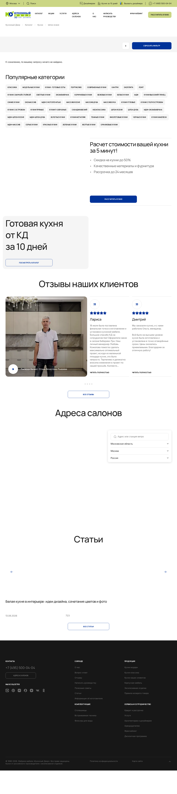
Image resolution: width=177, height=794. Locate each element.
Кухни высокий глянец (155, 95)
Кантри (115, 87)
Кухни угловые (128, 102)
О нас (77, 667)
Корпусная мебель (133, 683)
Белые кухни (123, 95)
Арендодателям (132, 726)
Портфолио (76, 87)
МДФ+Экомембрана (153, 110)
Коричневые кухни (83, 95)
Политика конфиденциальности (104, 761)
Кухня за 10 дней (109, 3)
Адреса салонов (20, 675)
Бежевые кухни (104, 95)
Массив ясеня (73, 102)
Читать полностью (99, 372)
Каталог (39, 13)
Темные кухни (97, 117)
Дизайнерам (89, 3)
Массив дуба (92, 102)
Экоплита (128, 87)
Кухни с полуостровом (152, 102)
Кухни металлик (78, 117)
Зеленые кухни (69, 124)
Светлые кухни (43, 95)
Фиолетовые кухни (119, 117)
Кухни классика (131, 672)
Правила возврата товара (136, 693)
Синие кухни (13, 102)
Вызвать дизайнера (133, 3)
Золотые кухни (58, 117)
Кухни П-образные (57, 110)
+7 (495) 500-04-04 (162, 3)
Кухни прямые (37, 110)
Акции (51, 13)
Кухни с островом (16, 110)
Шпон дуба (133, 110)
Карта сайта (137, 761)
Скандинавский (79, 110)
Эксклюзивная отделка (135, 688)
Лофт (141, 87)
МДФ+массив (14, 124)
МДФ (136, 95)
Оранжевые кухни (109, 124)
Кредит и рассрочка (133, 710)
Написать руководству (85, 683)
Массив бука (110, 102)
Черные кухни (139, 117)
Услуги (63, 13)
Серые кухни (31, 124)
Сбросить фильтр (151, 46)
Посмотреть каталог (29, 263)
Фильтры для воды (84, 720)
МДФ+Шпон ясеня (16, 117)
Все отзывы (88, 394)
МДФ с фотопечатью (51, 102)
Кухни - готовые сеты (55, 87)
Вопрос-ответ (81, 672)
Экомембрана (62, 95)
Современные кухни (96, 87)
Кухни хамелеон (159, 117)
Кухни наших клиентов (135, 678)
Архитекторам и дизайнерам (138, 720)
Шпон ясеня (117, 110)
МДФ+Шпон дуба (37, 117)
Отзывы (78, 678)
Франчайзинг (136, 13)
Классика (12, 87)
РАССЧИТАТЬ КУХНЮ (113, 199)
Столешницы (81, 710)
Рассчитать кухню (160, 15)
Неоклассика (99, 110)
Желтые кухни (88, 124)
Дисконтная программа (135, 736)
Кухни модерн (131, 667)
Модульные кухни (31, 87)
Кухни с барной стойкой (19, 95)
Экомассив (30, 102)
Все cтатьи (88, 626)
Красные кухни (50, 124)
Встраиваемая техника (85, 715)
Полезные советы (83, 688)
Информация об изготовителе (89, 698)
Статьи (78, 693)
